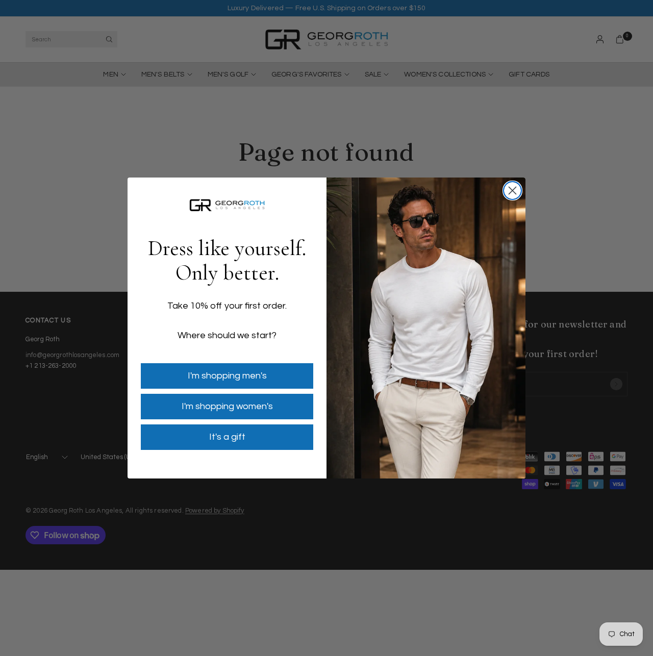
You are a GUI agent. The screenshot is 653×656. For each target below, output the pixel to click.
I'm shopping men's (227, 376)
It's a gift (227, 437)
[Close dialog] (512, 190)
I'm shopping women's (227, 406)
